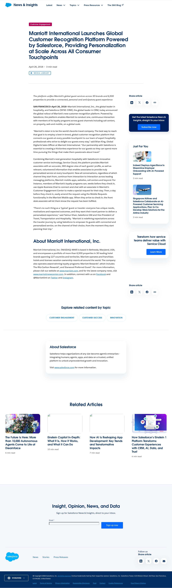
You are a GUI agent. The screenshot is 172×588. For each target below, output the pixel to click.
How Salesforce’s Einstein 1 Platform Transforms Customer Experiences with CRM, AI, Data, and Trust (149, 444)
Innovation (116, 318)
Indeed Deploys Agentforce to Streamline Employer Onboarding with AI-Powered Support (148, 169)
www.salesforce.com (64, 367)
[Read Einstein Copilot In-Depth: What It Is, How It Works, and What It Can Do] (65, 424)
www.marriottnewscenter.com (48, 274)
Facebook (101, 274)
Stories (45, 557)
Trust (94, 583)
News (35, 557)
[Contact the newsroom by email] (164, 561)
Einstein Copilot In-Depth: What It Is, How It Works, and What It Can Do (64, 441)
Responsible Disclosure (81, 583)
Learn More (156, 251)
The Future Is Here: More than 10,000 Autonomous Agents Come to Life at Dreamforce (21, 443)
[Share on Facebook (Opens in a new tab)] (147, 102)
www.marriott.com (69, 270)
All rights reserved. (64, 576)
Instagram (68, 277)
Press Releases (61, 557)
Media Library (41, 73)
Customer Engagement (40, 24)
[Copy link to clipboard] (154, 102)
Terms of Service (46, 583)
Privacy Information (62, 583)
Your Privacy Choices (138, 583)
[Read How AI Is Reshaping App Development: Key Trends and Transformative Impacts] (107, 424)
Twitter (54, 277)
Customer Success (92, 318)
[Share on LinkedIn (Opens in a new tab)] (132, 102)
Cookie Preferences (116, 583)
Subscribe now (148, 127)
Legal (35, 583)
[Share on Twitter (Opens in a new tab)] (139, 102)
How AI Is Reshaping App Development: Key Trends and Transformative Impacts (106, 443)
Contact (102, 583)
